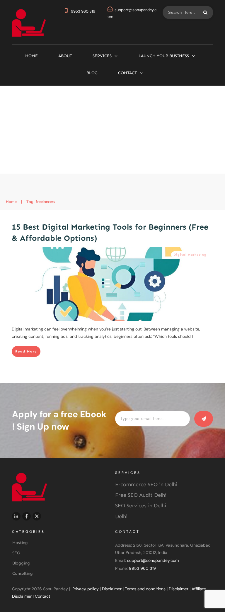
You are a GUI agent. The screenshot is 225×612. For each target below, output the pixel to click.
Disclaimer (112, 588)
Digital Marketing (190, 255)
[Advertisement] (112, 130)
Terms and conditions (145, 588)
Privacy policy (85, 588)
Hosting (20, 542)
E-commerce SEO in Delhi (146, 484)
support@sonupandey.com (153, 560)
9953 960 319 (83, 11)
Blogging (21, 563)
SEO (16, 552)
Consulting (22, 573)
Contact (42, 596)
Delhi (121, 516)
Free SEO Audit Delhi (140, 495)
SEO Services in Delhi (140, 505)
